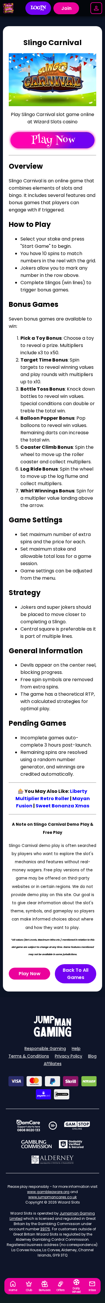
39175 (45, 1229)
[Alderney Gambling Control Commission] (53, 1160)
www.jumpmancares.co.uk (52, 1197)
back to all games (75, 974)
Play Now (30, 973)
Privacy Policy (68, 1056)
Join (66, 8)
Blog (92, 1056)
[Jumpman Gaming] (52, 1035)
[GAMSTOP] (77, 1126)
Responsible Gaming (45, 1048)
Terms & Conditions (28, 1056)
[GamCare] (28, 1125)
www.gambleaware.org (48, 1191)
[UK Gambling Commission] (36, 1144)
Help (76, 1048)
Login (38, 8)
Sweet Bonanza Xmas (62, 805)
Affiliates (53, 1064)
